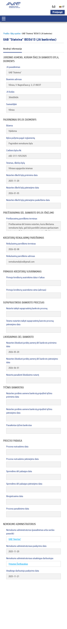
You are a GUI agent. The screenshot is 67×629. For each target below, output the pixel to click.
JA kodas (10, 91)
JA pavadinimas (13, 67)
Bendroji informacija (12, 48)
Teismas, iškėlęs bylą (15, 162)
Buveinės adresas (14, 79)
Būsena (9, 125)
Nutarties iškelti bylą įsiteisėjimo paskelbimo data (28, 200)
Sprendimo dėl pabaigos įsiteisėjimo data (24, 483)
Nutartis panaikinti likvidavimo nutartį (22, 374)
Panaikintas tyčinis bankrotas (19, 425)
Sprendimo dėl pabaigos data (19, 471)
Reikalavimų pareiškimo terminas (21, 243)
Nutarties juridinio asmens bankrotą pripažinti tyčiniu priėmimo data (29, 395)
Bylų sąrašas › (16, 33)
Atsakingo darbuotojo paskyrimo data (22, 570)
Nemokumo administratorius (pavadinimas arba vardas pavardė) (30, 531)
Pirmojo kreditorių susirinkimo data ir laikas (25, 277)
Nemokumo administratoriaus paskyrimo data (26, 546)
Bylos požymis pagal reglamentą (20, 137)
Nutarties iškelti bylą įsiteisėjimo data (22, 187)
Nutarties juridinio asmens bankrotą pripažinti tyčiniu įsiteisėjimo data (29, 411)
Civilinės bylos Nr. (14, 150)
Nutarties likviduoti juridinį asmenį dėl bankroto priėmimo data (31, 344)
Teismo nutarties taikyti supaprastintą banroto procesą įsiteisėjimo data (30, 322)
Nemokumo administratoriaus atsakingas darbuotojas (29, 558)
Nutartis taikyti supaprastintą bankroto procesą (26, 308)
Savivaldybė (11, 104)
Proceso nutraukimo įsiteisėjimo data (22, 459)
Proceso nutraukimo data (17, 446)
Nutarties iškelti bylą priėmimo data (22, 175)
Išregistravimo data (14, 496)
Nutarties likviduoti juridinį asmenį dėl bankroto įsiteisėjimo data (32, 360)
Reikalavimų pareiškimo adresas (20, 256)
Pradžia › (6, 33)
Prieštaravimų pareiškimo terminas (21, 218)
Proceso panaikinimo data (17, 508)
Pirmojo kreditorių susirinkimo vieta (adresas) (26, 289)
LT (63, 6)
